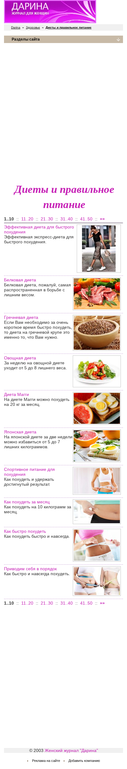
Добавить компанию (84, 760)
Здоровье (33, 27)
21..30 (47, 218)
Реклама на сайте (46, 760)
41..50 (86, 218)
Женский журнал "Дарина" (71, 750)
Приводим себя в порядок (30, 568)
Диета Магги (16, 394)
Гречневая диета (21, 317)
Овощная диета (20, 357)
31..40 (66, 218)
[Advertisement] (63, 112)
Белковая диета (20, 279)
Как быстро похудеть (25, 531)
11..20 (27, 218)
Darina (15, 27)
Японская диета (20, 431)
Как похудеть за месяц (27, 501)
